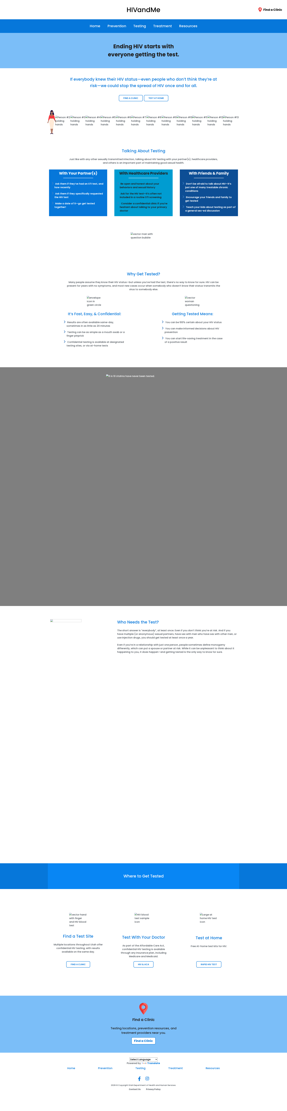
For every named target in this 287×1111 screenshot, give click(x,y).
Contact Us (135, 1089)
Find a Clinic (272, 10)
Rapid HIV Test (209, 964)
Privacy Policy (153, 1089)
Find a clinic (130, 98)
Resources (188, 26)
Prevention (116, 26)
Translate (153, 1063)
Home (95, 26)
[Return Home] (143, 9)
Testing (139, 26)
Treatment (162, 26)
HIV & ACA (143, 964)
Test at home (156, 98)
